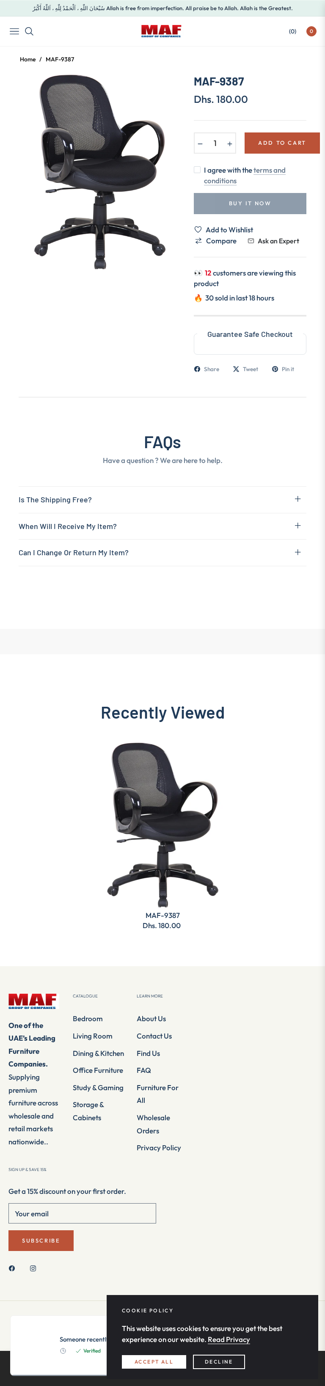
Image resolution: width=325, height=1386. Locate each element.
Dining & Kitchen (98, 1053)
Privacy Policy (159, 1147)
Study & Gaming (98, 1087)
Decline (219, 1361)
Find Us (148, 1053)
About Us (151, 1018)
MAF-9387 (163, 915)
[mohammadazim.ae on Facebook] (13, 1267)
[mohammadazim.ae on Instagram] (35, 1267)
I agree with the (245, 175)
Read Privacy (229, 1339)
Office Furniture (98, 1070)
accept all (154, 1361)
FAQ (144, 1070)
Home (28, 59)
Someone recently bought (95, 1339)
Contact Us (154, 1035)
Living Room (93, 1035)
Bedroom (88, 1018)
